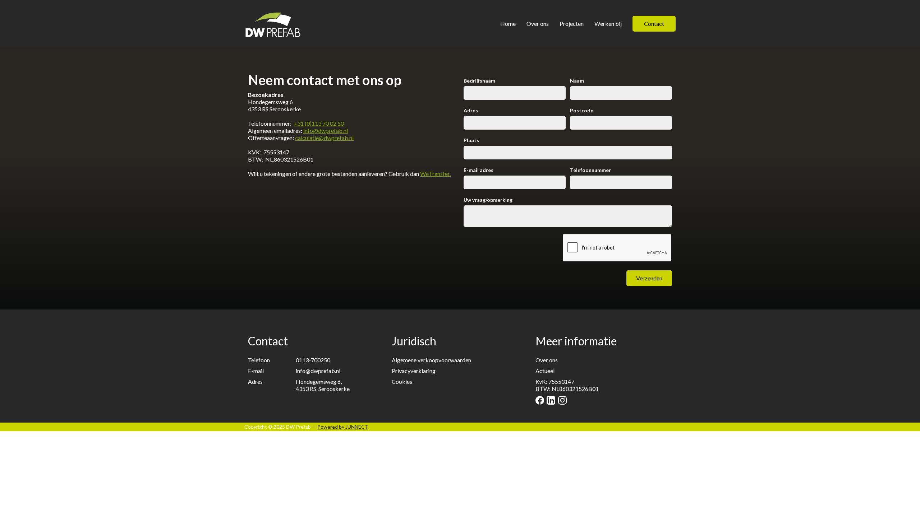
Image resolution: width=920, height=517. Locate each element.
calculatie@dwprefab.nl (324, 137)
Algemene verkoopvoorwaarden (431, 360)
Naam (577, 81)
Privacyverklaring (414, 370)
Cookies (402, 381)
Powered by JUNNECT (342, 427)
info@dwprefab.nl (325, 130)
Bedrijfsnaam (479, 81)
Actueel (545, 370)
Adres (471, 110)
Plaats (471, 140)
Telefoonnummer (590, 170)
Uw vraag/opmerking (488, 200)
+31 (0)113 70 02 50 (319, 123)
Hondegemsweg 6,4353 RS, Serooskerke (323, 385)
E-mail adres (478, 170)
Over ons (537, 23)
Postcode (581, 110)
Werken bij (608, 23)
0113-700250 (313, 360)
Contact (654, 23)
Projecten (572, 23)
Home (508, 23)
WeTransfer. (435, 173)
